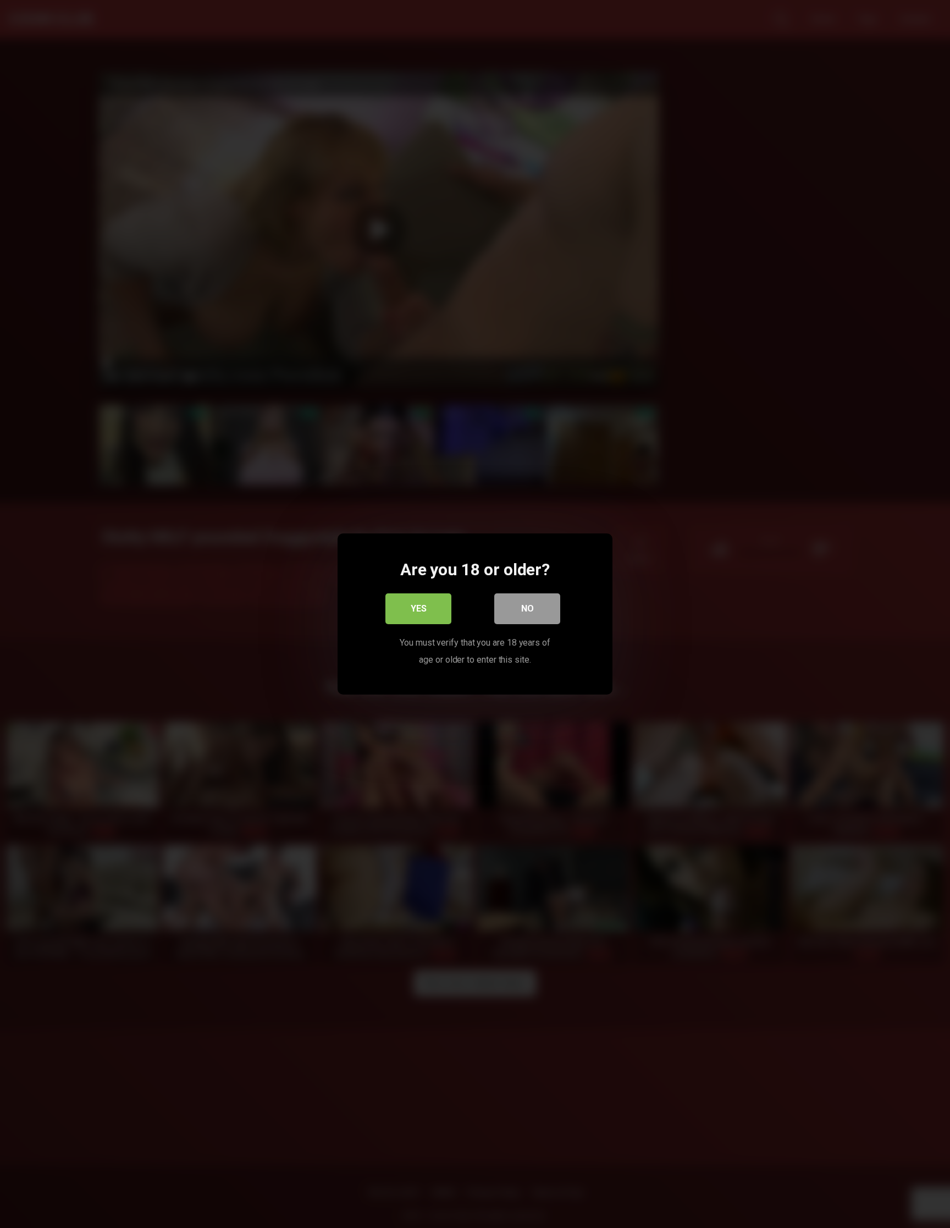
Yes (419, 608)
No (527, 608)
